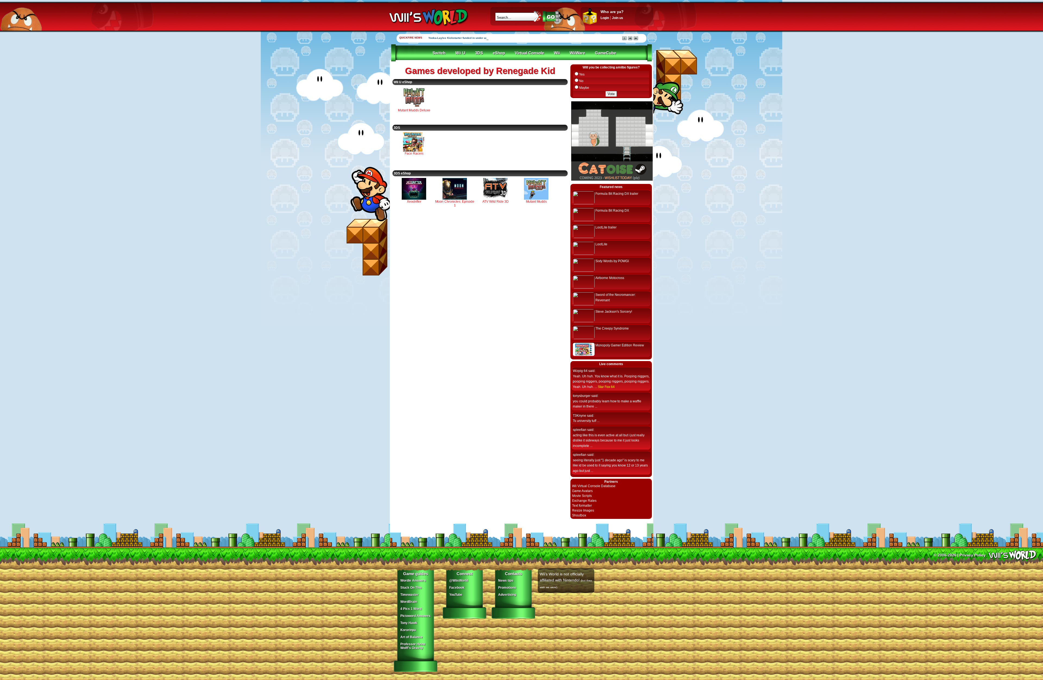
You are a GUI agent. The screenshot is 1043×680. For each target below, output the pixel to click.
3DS (479, 53)
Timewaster (409, 595)
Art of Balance (411, 637)
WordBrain (408, 602)
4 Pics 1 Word (411, 609)
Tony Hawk (408, 623)
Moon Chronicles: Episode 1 (454, 203)
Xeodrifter (414, 201)
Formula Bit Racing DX (612, 210)
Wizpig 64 (580, 371)
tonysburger (581, 396)
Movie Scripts (582, 496)
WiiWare (577, 53)
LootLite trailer (606, 227)
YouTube (455, 595)
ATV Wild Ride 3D (495, 201)
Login (605, 18)
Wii (557, 53)
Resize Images (583, 510)
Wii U (460, 53)
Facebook (456, 588)
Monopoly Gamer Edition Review (619, 345)
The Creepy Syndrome (612, 328)
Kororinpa (408, 630)
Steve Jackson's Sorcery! (613, 312)
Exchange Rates (584, 501)
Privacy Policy (973, 555)
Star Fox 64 (606, 387)
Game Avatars (582, 491)
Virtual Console (529, 53)
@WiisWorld (458, 580)
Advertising (507, 595)
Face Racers (414, 153)
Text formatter (582, 505)
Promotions (507, 588)
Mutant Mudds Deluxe (414, 110)
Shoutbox (579, 515)
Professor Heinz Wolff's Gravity (412, 646)
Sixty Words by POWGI (612, 261)
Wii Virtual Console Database (593, 486)
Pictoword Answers (415, 616)
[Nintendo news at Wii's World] (428, 17)
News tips (505, 580)
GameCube (605, 53)
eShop (499, 53)
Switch (438, 53)
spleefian (579, 430)
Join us (617, 18)
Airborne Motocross (609, 278)
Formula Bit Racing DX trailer (616, 194)
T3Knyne (579, 416)
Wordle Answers (413, 580)
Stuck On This (411, 588)
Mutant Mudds (536, 201)
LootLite (601, 244)
